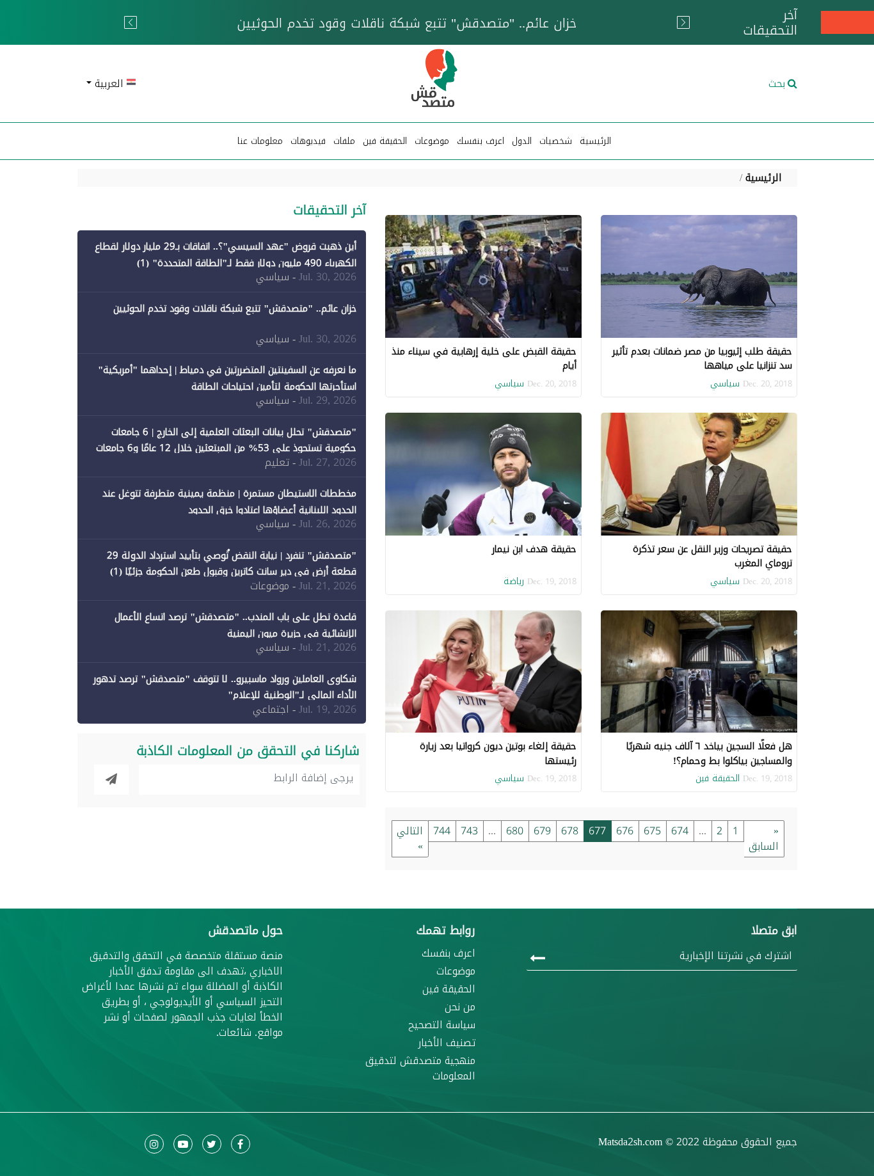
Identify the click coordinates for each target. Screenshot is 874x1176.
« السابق (764, 838)
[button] (194, 84)
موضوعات (455, 971)
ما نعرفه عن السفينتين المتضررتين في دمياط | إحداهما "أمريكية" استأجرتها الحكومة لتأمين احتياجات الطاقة (227, 378)
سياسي (725, 383)
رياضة (514, 581)
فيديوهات (308, 141)
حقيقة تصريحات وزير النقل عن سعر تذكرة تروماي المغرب (712, 556)
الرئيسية (595, 141)
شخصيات (555, 141)
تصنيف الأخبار (446, 1043)
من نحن (460, 1007)
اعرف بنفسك (480, 141)
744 (441, 831)
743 (469, 831)
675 (652, 831)
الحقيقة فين (385, 141)
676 (624, 831)
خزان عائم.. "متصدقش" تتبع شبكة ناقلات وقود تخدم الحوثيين (234, 308)
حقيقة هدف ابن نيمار (534, 549)
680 (514, 831)
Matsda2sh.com (630, 1142)
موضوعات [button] (432, 141)
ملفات (344, 141)
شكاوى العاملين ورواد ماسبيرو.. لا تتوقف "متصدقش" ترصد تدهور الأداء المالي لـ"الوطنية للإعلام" (224, 687)
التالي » (410, 838)
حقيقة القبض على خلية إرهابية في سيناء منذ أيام (484, 358)
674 (679, 831)
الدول (522, 141)
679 (542, 831)
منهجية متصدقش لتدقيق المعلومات (420, 1068)
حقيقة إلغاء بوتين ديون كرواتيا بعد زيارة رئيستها (498, 753)
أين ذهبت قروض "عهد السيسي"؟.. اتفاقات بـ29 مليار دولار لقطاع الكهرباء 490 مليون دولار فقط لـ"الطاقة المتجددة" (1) (225, 254)
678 (569, 831)
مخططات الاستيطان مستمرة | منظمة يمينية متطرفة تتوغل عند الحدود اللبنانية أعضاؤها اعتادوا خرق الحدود (229, 501)
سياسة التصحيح (441, 1025)
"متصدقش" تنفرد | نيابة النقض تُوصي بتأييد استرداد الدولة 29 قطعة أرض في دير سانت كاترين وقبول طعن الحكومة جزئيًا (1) (231, 563)
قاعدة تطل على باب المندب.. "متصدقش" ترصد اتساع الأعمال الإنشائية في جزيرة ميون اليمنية (235, 625)
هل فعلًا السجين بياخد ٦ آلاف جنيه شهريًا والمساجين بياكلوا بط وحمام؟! (709, 753)
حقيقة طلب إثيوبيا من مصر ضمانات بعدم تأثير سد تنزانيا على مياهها (702, 358)
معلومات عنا (260, 141)
